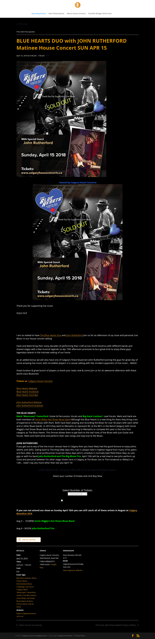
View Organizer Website (72, 570)
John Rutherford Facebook (29, 405)
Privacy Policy (80, 636)
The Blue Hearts (29, 595)
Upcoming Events (38, 14)
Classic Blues (21, 581)
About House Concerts (76, 14)
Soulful (19, 595)
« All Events (22, 24)
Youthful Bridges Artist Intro (100, 14)
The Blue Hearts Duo (50, 335)
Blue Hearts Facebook (27, 391)
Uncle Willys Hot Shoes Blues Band (52, 419)
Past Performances (56, 14)
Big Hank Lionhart (23, 578)
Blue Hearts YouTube (27, 395)
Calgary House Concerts (40, 381)
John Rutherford (74, 335)
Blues (34, 578)
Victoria (30, 601)
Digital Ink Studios (65, 636)
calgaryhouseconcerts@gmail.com (34, 636)
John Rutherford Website (29, 402)
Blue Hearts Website (26, 388)
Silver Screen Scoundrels (30, 625)
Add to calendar (29, 539)
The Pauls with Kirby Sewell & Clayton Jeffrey (116, 625)
